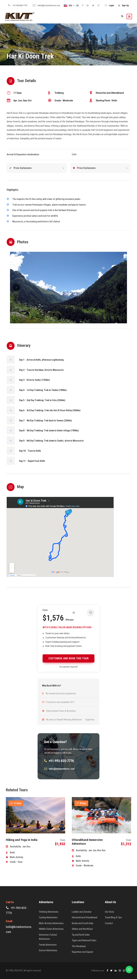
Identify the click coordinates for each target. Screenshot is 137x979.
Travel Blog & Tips (113, 917)
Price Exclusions (86, 168)
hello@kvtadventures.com (49, 5)
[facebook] (82, 5)
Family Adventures (48, 944)
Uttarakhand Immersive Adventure (87, 842)
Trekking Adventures (48, 911)
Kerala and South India (82, 923)
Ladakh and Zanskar (81, 911)
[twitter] (93, 5)
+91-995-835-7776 (20, 5)
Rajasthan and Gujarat (82, 951)
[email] (77, 5)
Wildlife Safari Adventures (51, 928)
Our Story (109, 911)
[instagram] (98, 5)
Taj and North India (81, 934)
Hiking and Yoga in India (21, 840)
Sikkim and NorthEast (82, 928)
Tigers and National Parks (84, 940)
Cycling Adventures (48, 917)
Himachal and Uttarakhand (84, 917)
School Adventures (48, 950)
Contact (109, 923)
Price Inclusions (23, 168)
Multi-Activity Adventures (51, 923)
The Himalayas (79, 946)
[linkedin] (88, 5)
